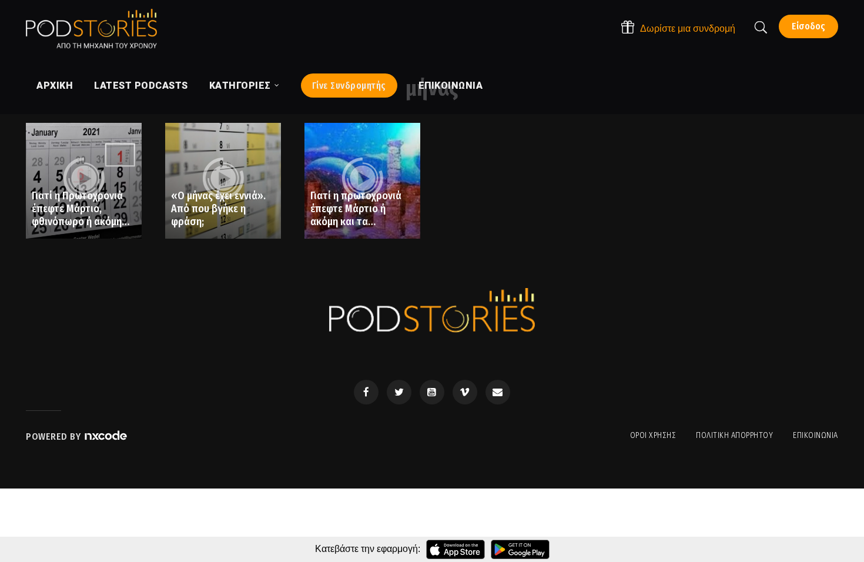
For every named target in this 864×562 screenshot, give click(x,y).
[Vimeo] (465, 392)
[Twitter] (399, 392)
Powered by (54, 436)
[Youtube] (432, 392)
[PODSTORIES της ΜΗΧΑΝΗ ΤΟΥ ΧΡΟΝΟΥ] (91, 29)
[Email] (497, 392)
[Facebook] (366, 392)
